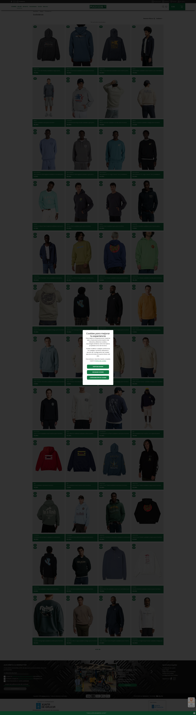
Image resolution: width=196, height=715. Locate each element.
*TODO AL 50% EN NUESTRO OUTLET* (96, 713)
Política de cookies (100, 361)
